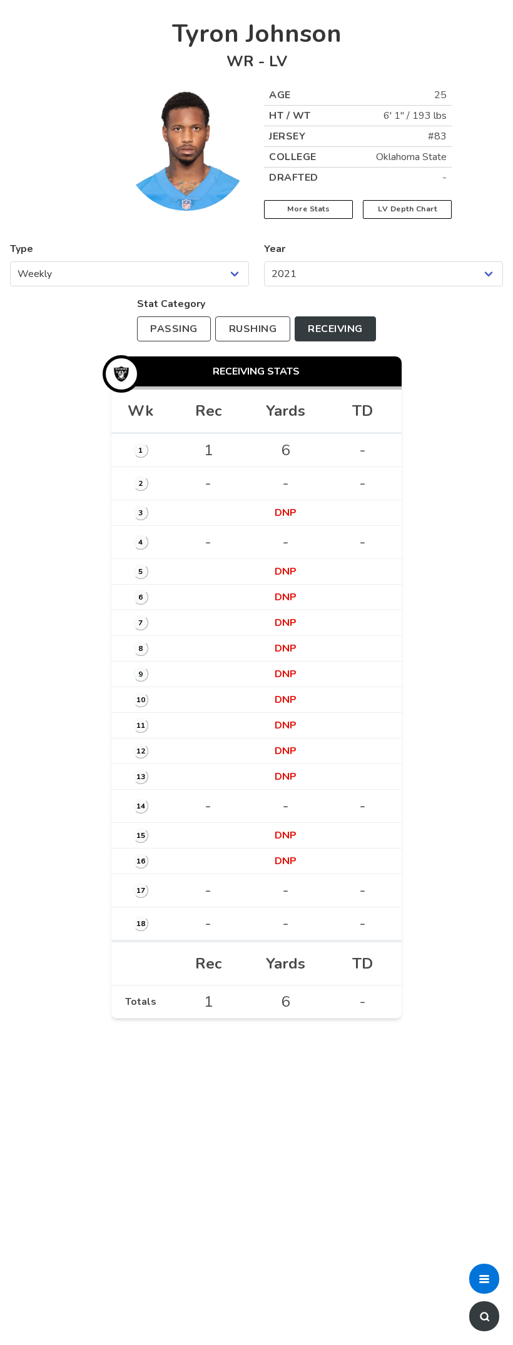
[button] (484, 1278)
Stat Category (171, 304)
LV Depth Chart (407, 209)
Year (274, 249)
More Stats (308, 209)
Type (21, 249)
